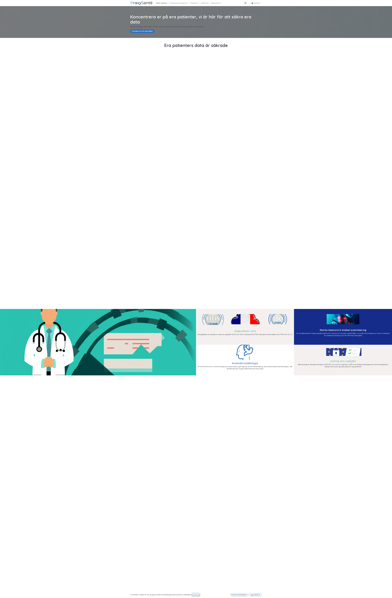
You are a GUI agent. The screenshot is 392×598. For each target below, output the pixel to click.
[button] (245, 3)
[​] (249, 3)
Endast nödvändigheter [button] (239, 595)
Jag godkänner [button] (255, 595)
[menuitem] (162, 3)
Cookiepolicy (196, 595)
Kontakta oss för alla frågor (142, 31)
